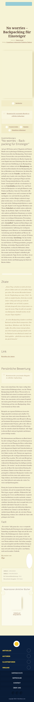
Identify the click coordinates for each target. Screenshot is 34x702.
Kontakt (17, 683)
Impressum (17, 678)
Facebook (17, 693)
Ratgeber (26, 127)
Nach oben (17, 644)
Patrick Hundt (19, 40)
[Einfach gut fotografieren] (16, 603)
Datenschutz (17, 673)
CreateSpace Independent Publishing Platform (19, 42)
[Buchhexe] (17, 18)
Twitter (21, 693)
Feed (13, 693)
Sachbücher (19, 103)
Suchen (30, 4)
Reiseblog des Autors (8, 356)
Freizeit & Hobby (13, 127)
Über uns (17, 688)
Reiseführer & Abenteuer (19, 130)
